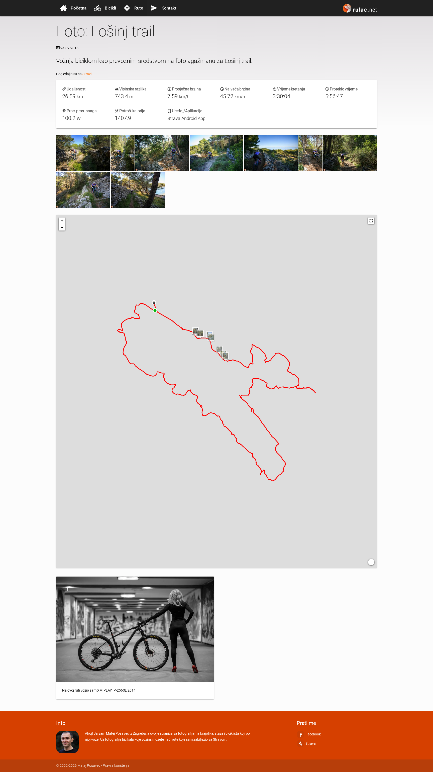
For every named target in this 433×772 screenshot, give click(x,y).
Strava (310, 743)
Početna (78, 8)
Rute (138, 8)
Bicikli (110, 8)
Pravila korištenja (116, 766)
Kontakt (168, 8)
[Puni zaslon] (371, 220)
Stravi (86, 74)
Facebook (313, 734)
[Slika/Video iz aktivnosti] (83, 153)
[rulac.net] (360, 11)
